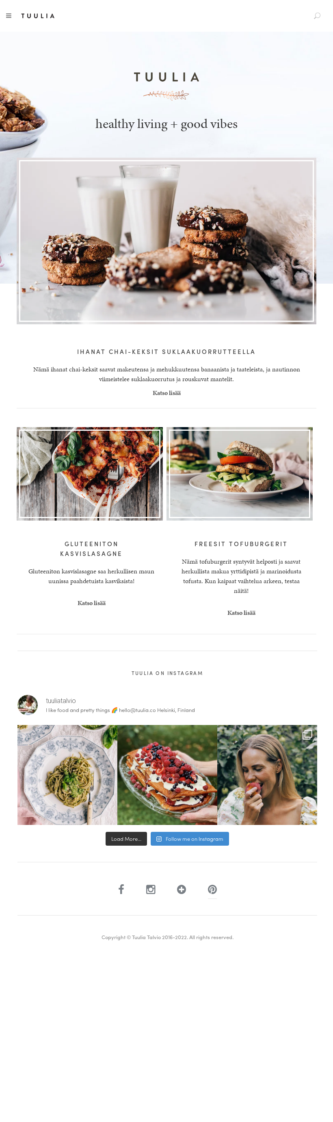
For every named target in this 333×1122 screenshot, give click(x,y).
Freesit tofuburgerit (241, 543)
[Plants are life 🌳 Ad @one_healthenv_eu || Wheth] (267, 775)
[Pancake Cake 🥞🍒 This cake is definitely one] (167, 775)
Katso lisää (167, 392)
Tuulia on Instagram (167, 673)
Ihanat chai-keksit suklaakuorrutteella (166, 351)
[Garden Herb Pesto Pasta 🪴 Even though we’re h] (67, 775)
